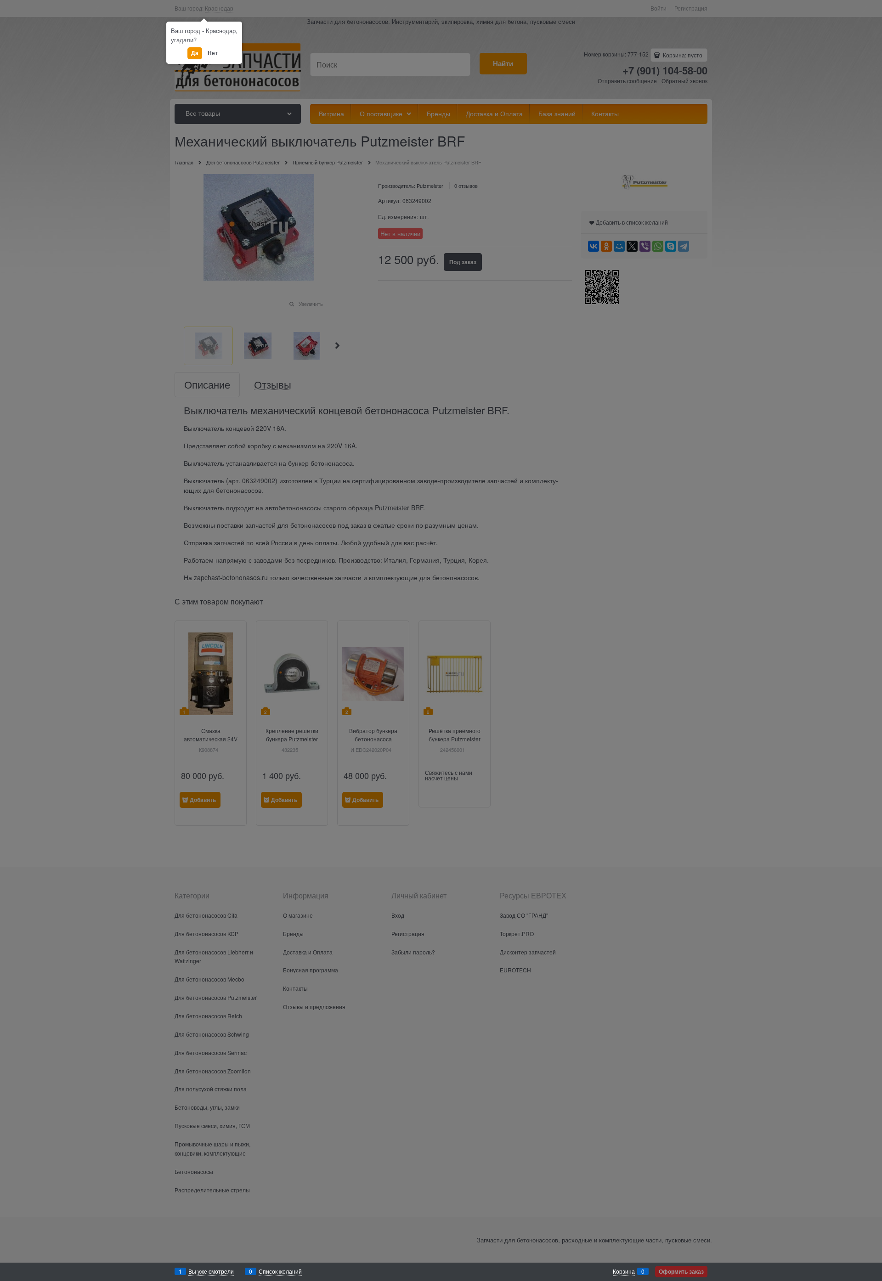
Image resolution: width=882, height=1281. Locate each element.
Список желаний (280, 1271)
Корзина (624, 1271)
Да (194, 53)
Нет (212, 53)
